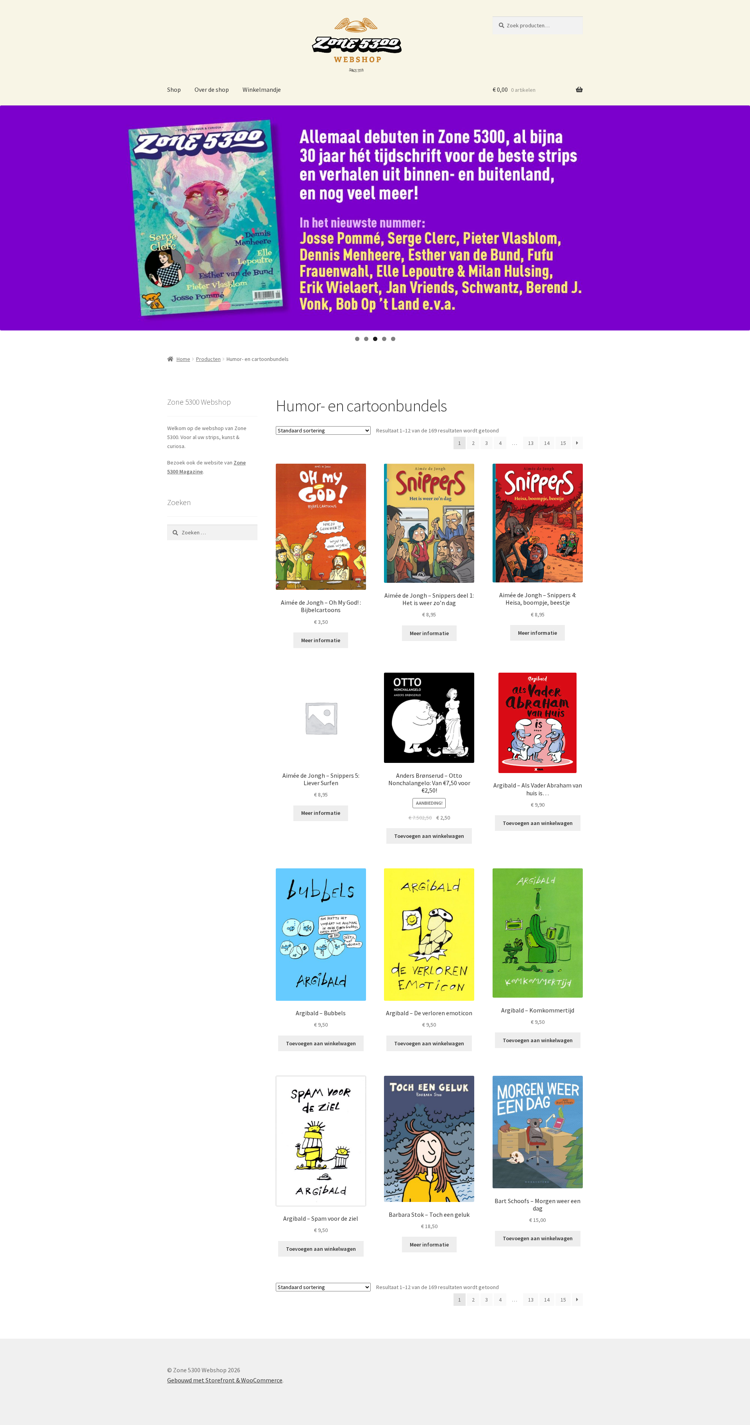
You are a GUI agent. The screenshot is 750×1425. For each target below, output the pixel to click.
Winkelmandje (262, 89)
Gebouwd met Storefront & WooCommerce (224, 1380)
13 (531, 442)
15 (563, 442)
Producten (208, 358)
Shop (174, 89)
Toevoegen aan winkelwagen (429, 835)
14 (547, 442)
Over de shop (212, 89)
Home (183, 358)
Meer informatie (320, 640)
